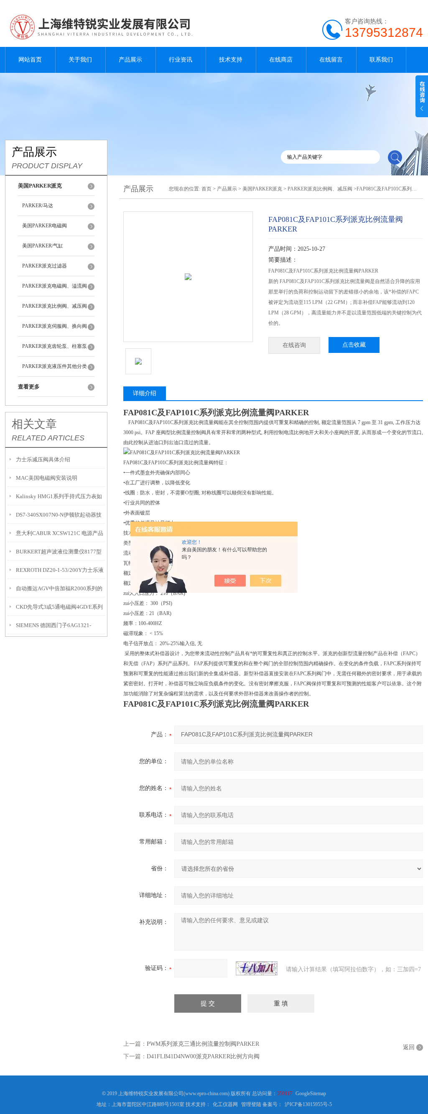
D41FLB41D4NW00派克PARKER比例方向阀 (203, 1056)
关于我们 (80, 60)
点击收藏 (354, 345)
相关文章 (34, 424)
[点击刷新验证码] (257, 968)
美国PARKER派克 (262, 189)
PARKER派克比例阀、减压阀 (54, 306)
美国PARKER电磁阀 (44, 226)
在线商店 (281, 60)
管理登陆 (251, 1104)
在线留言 (331, 60)
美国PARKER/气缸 (42, 246)
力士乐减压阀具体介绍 (43, 459)
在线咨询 (294, 345)
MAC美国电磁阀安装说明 (46, 478)
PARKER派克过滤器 (44, 266)
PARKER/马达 (37, 205)
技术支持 (230, 60)
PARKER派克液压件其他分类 (54, 366)
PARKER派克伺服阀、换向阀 (54, 326)
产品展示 (130, 60)
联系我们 (381, 60)
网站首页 (30, 60)
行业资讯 (180, 60)
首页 (206, 189)
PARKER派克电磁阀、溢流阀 (54, 286)
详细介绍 (144, 393)
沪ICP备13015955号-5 (308, 1104)
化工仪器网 (225, 1104)
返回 (409, 1047)
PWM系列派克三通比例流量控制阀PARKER (203, 1044)
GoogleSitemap (311, 1093)
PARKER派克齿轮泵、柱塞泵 (54, 346)
